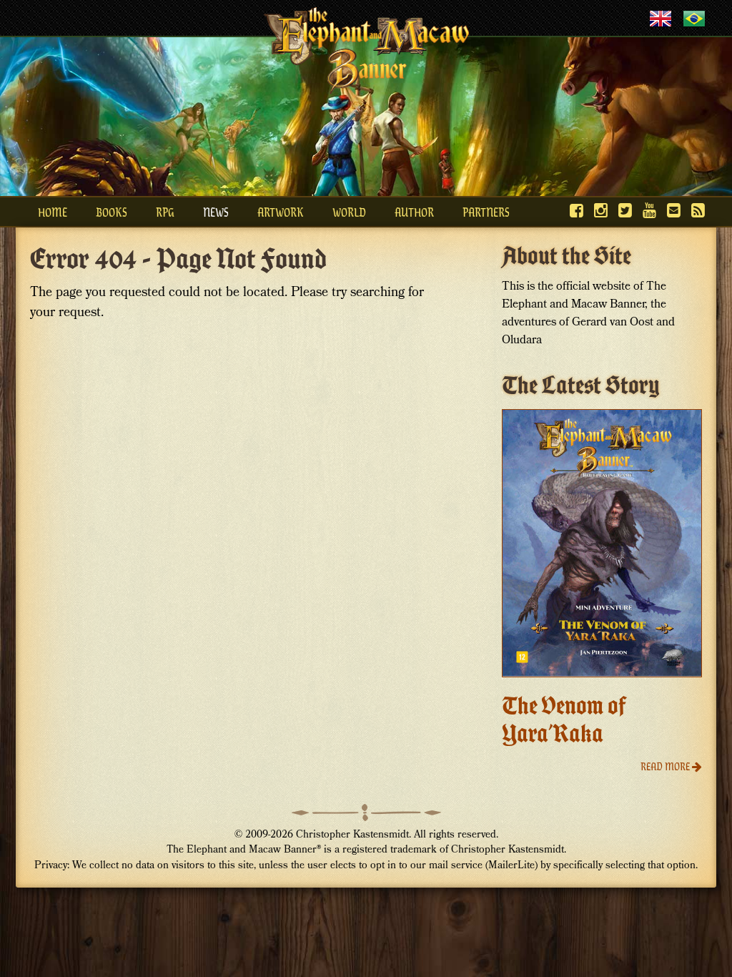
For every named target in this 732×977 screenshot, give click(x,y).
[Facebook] (576, 210)
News (216, 211)
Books (111, 211)
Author (414, 211)
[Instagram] (601, 210)
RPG (165, 211)
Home (52, 211)
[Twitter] (625, 210)
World (349, 211)
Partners (486, 211)
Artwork (280, 211)
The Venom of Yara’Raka (564, 719)
